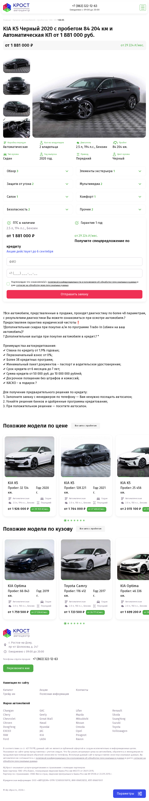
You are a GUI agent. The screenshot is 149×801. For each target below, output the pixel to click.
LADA (43, 739)
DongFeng (9, 727)
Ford (6, 739)
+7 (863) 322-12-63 (84, 6)
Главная (7, 20)
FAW (5, 735)
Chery (6, 714)
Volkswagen (119, 731)
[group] (89, 95)
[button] (141, 474)
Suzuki (116, 723)
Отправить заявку (74, 294)
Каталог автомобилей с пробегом (30, 20)
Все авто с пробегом (85, 425)
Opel (79, 731)
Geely (43, 714)
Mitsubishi (82, 718)
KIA (50, 20)
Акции (44, 690)
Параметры (125, 793)
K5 (55, 20)
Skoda (116, 714)
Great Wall (46, 718)
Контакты (82, 690)
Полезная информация (54, 694)
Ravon (79, 739)
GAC (42, 710)
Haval (43, 723)
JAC (41, 731)
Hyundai (44, 727)
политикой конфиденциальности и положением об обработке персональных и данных (92, 282)
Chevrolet (9, 718)
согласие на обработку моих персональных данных (42, 285)
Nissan (80, 723)
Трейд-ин (9, 694)
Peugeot (81, 735)
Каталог (8, 690)
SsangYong (119, 718)
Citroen (7, 723)
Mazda (80, 714)
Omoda (80, 727)
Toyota (116, 727)
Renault (117, 710)
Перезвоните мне (18, 668)
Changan (8, 710)
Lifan (79, 710)
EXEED (7, 731)
